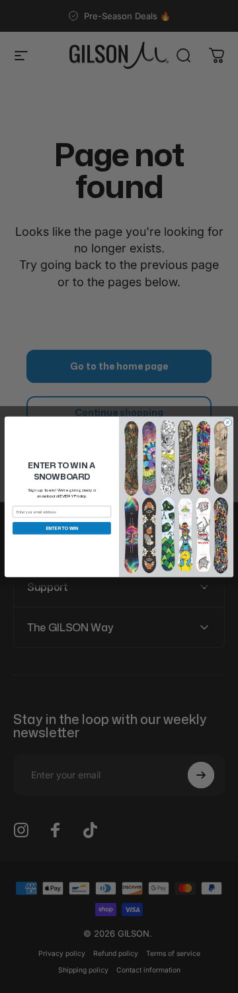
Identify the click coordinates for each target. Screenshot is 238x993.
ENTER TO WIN (62, 528)
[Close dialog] (227, 422)
